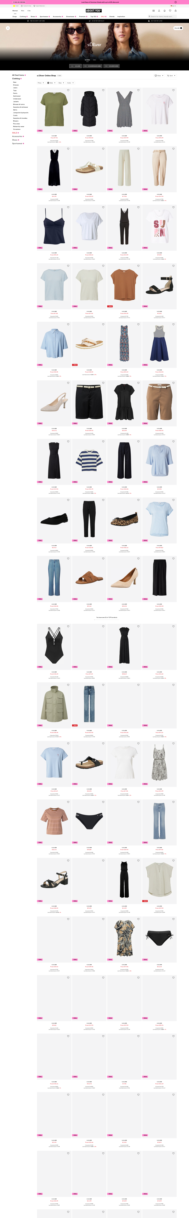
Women (15, 10)
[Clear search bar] (175, 16)
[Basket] (175, 10)
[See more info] (54, 143)
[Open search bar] (149, 16)
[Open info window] (175, 2)
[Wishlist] (170, 10)
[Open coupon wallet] (153, 10)
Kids (29, 10)
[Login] (159, 10)
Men (22, 10)
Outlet (17, 5)
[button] (159, 75)
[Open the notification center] (164, 10)
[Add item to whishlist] (68, 90)
